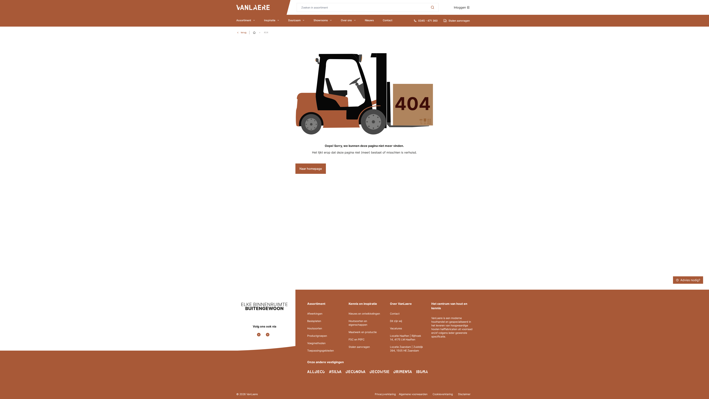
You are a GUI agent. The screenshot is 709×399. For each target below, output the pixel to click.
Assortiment (243, 20)
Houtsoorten (314, 328)
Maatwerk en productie (363, 332)
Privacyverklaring (385, 394)
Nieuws (369, 20)
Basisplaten (314, 321)
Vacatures (396, 328)
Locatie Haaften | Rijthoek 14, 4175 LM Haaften (405, 337)
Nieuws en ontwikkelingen (364, 313)
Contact (387, 20)
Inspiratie (269, 20)
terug (243, 32)
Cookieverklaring (443, 394)
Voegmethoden (316, 343)
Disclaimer (464, 394)
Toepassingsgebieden (320, 350)
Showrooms (321, 20)
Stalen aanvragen (359, 346)
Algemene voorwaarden (413, 394)
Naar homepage (310, 168)
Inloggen (460, 7)
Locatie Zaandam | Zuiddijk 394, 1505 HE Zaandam (406, 348)
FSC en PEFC (356, 339)
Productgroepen (317, 335)
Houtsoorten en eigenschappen (358, 322)
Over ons (346, 20)
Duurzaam (294, 20)
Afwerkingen (314, 313)
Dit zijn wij (396, 321)
